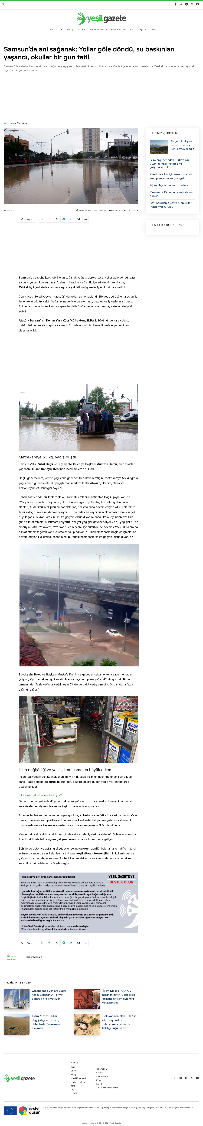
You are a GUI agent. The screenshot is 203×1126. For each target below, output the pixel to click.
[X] (192, 4)
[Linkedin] (71, 219)
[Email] (78, 219)
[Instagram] (181, 4)
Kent (124, 210)
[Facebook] (175, 4)
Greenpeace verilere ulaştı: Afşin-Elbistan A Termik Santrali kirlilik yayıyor (49, 994)
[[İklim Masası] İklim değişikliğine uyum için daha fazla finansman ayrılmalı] (16, 1024)
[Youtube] (198, 4)
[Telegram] (187, 4)
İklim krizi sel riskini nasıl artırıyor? (41, 795)
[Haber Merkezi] (6, 123)
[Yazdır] (85, 219)
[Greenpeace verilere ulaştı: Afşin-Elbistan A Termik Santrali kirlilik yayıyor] (16, 999)
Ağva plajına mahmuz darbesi (169, 185)
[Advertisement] (101, 96)
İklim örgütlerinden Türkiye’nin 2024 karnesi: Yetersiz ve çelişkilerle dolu (169, 163)
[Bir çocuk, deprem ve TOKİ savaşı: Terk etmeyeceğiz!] (159, 147)
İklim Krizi (113, 210)
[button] (3, 5)
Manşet (135, 210)
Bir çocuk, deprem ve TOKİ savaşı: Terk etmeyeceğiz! (182, 145)
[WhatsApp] (42, 219)
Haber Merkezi (17, 123)
